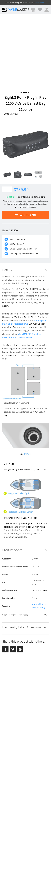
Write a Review (11, 113)
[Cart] (32, 10)
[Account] (46, 10)
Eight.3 (24, 92)
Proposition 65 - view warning (39, 606)
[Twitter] (13, 649)
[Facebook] (5, 649)
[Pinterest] (20, 649)
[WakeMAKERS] (18, 9)
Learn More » (40, 2)
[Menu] (4, 10)
